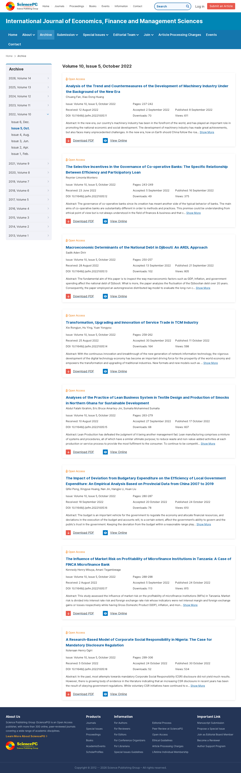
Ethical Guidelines (162, 740)
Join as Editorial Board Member (215, 734)
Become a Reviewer (208, 740)
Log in (199, 6)
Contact (137, 6)
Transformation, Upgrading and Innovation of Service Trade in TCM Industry (132, 322)
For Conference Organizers (129, 740)
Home (46, 6)
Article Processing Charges (179, 35)
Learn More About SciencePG (26, 736)
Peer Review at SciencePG (167, 728)
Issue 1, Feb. (20, 154)
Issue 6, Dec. (20, 122)
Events (105, 6)
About (27, 35)
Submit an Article (221, 6)
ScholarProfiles (94, 752)
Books (92, 6)
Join (147, 35)
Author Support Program (211, 746)
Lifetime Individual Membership (170, 752)
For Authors (120, 722)
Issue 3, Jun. (20, 141)
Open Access (160, 734)
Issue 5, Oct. (20, 128)
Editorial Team (124, 35)
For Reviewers (122, 728)
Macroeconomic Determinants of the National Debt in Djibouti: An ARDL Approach (136, 247)
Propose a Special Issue (211, 728)
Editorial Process (161, 722)
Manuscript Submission (210, 722)
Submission (66, 35)
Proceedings (77, 6)
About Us (13, 716)
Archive (46, 35)
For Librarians (122, 746)
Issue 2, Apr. (20, 147)
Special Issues (94, 35)
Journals (59, 6)
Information (121, 6)
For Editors (120, 734)
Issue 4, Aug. (20, 134)
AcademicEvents (95, 746)
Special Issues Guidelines (128, 752)
